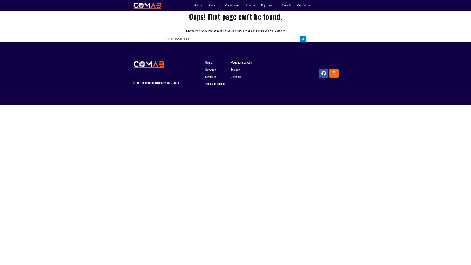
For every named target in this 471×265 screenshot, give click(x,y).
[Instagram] (334, 73)
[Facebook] (323, 73)
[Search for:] (231, 39)
